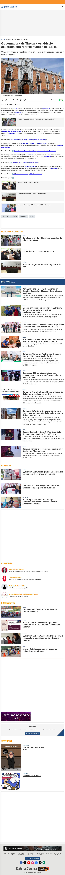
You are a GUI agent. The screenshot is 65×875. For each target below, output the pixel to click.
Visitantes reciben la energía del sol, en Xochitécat (27, 174)
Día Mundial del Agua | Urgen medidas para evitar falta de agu (28, 139)
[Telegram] (13, 99)
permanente (47, 156)
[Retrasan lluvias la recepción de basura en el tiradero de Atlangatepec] (11, 453)
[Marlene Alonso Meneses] (4, 570)
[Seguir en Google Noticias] (62, 99)
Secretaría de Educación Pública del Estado (33, 143)
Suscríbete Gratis (32, 733)
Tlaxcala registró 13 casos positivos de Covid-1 (25, 162)
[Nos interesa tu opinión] (32, 848)
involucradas (30, 154)
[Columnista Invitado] (4, 578)
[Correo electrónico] (17, 99)
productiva (11, 129)
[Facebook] (2, 99)
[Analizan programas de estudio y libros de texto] (11, 267)
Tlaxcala (15, 108)
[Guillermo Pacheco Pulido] (4, 587)
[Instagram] (32, 862)
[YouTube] (28, 862)
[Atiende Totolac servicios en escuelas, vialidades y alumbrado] (11, 651)
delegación (54, 168)
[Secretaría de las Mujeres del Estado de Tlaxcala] (4, 595)
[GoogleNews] (36, 862)
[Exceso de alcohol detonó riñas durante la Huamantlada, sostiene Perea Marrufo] (11, 436)
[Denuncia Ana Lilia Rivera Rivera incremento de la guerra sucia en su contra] (11, 397)
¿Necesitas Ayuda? (32, 858)
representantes (46, 108)
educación (18, 112)
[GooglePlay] (43, 862)
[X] (6, 99)
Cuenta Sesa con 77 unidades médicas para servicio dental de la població (35, 151)
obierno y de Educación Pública (11, 131)
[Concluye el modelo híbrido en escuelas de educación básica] (11, 240)
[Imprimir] (24, 99)
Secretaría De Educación (10, 216)
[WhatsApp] (10, 99)
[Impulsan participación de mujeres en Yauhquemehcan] (11, 612)
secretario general (30, 166)
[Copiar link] (21, 99)
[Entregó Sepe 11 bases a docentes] (11, 254)
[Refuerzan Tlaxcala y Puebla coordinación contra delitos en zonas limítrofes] (11, 359)
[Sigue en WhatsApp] (59, 99)
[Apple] (40, 862)
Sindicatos (23, 216)
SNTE (32, 216)
